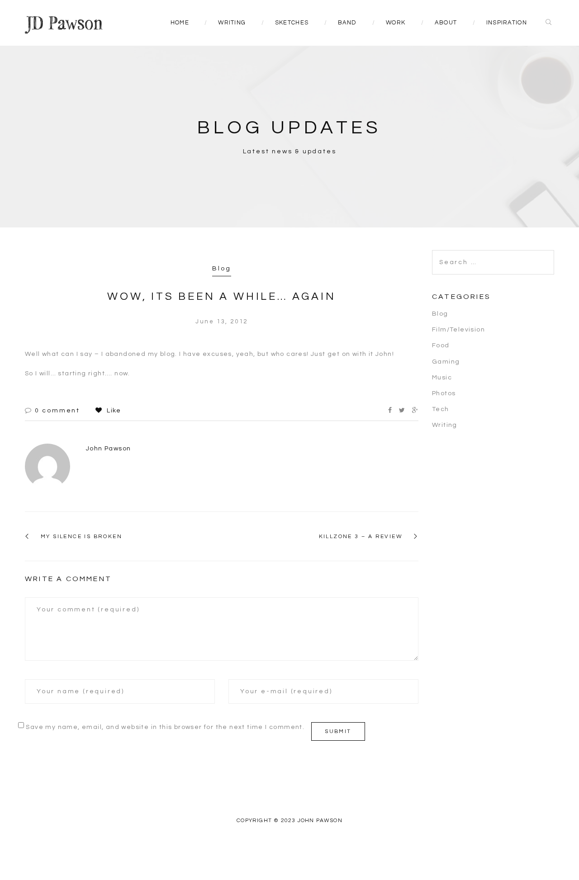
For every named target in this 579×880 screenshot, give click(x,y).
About (446, 22)
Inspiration (506, 22)
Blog (221, 268)
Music (442, 377)
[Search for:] (493, 255)
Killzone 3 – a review (361, 536)
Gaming (446, 362)
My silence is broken (81, 536)
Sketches (291, 22)
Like (113, 410)
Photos (444, 393)
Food (441, 345)
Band (347, 22)
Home (180, 22)
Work (395, 22)
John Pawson (108, 448)
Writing (232, 22)
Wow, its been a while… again (221, 296)
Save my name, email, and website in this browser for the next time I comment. (165, 727)
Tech (440, 409)
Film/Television (458, 329)
